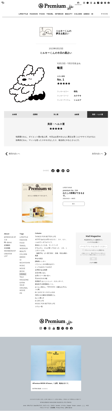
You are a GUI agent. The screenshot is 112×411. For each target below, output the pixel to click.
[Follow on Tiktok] (98, 3)
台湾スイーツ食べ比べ (42, 276)
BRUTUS (30, 405)
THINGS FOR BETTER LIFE (45, 237)
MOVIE (22, 268)
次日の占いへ (97, 154)
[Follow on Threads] (91, 3)
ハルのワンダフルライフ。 (44, 242)
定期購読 (7, 245)
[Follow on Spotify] (101, 3)
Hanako (58, 405)
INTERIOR (59, 14)
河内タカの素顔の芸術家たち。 (45, 295)
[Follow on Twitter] (87, 3)
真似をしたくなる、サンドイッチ (46, 245)
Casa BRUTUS (37, 405)
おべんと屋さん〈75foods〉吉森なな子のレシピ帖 (51, 288)
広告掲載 (7, 248)
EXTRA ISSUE (22, 284)
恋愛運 (35, 114)
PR (21, 293)
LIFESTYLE (23, 14)
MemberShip (10, 251)
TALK (22, 277)
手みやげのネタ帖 (41, 278)
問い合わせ (8, 242)
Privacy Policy (60, 407)
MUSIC (22, 266)
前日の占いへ (14, 154)
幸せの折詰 (39, 258)
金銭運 (76, 114)
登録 (93, 259)
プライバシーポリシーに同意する (94, 250)
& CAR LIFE (39, 301)
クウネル (63, 405)
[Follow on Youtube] (94, 3)
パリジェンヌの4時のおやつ (44, 264)
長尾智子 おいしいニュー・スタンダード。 (50, 281)
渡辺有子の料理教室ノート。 (45, 284)
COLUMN (78, 14)
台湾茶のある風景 (41, 270)
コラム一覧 (39, 306)
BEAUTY (68, 14)
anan (24, 405)
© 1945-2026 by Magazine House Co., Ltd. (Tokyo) (55, 402)
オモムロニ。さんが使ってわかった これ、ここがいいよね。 (51, 249)
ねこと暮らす (39, 298)
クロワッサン (46, 405)
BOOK (22, 271)
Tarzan (74, 405)
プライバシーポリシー (99, 253)
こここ (83, 405)
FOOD (42, 14)
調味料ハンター (40, 261)
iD (92, 14)
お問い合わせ (68, 407)
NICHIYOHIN (25, 263)
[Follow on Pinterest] (105, 3)
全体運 (14, 114)
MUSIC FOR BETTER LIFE (45, 304)
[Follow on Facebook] (108, 3)
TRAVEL (49, 14)
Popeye (69, 405)
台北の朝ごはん (40, 273)
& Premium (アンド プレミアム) (56, 6)
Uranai (23, 274)
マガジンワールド (44, 407)
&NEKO (87, 14)
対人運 (56, 114)
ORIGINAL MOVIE (24, 289)
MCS (87, 405)
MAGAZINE (24, 280)
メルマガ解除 (93, 262)
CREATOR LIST (78, 4)
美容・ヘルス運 (97, 114)
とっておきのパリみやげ (43, 267)
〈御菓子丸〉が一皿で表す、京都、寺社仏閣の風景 (51, 254)
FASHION (34, 14)
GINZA (53, 405)
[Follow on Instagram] (84, 3)
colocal (79, 405)
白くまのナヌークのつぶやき (45, 292)
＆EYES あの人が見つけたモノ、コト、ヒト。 (51, 239)
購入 (73, 204)
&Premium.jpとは (10, 238)
